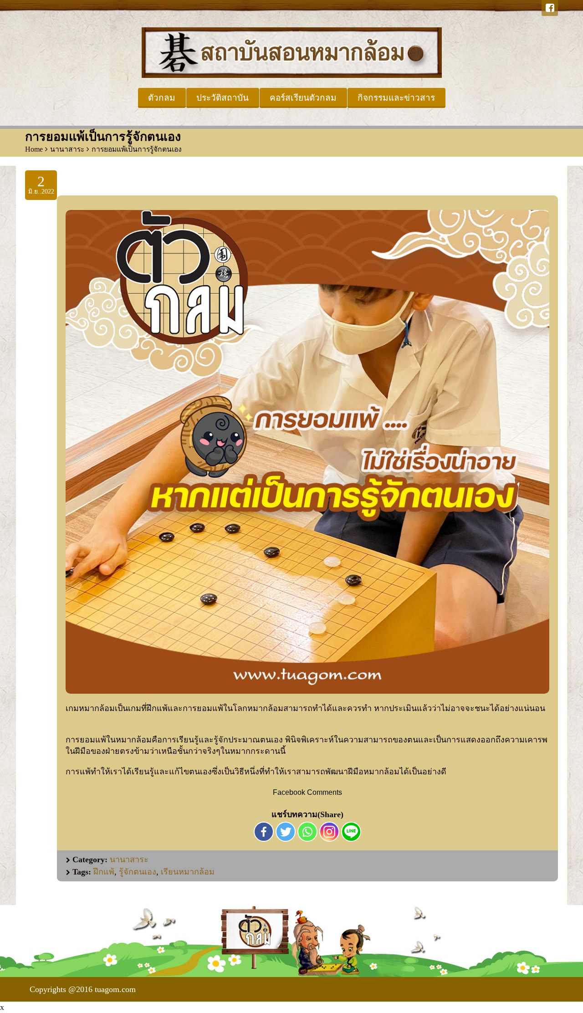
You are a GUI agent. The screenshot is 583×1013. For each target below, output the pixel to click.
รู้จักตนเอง (137, 871)
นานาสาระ (67, 149)
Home (34, 149)
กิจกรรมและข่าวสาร (396, 97)
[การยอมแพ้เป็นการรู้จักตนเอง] (307, 452)
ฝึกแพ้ (103, 871)
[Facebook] (550, 8)
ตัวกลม (161, 97)
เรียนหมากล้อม (188, 871)
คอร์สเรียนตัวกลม (303, 97)
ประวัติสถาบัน (222, 97)
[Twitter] (286, 832)
